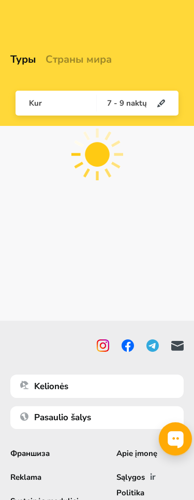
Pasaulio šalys (62, 417)
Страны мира (79, 59)
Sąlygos (130, 477)
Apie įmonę (136, 453)
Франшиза (30, 453)
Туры (23, 59)
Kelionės (51, 386)
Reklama (25, 477)
